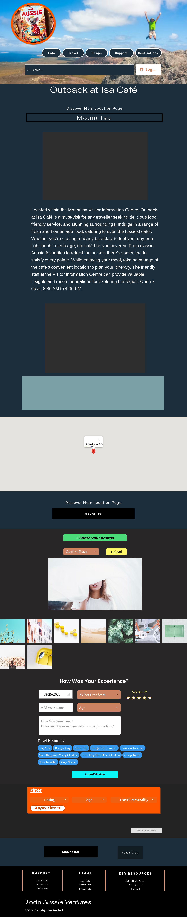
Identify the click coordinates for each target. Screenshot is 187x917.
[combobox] (81, 551)
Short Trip (81, 748)
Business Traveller (132, 748)
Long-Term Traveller (104, 748)
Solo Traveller (47, 762)
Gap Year (44, 748)
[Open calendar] (68, 694)
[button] (73, 52)
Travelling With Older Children (101, 755)
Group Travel (132, 755)
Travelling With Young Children (58, 755)
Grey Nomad (68, 762)
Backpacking (62, 748)
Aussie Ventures (58, 902)
